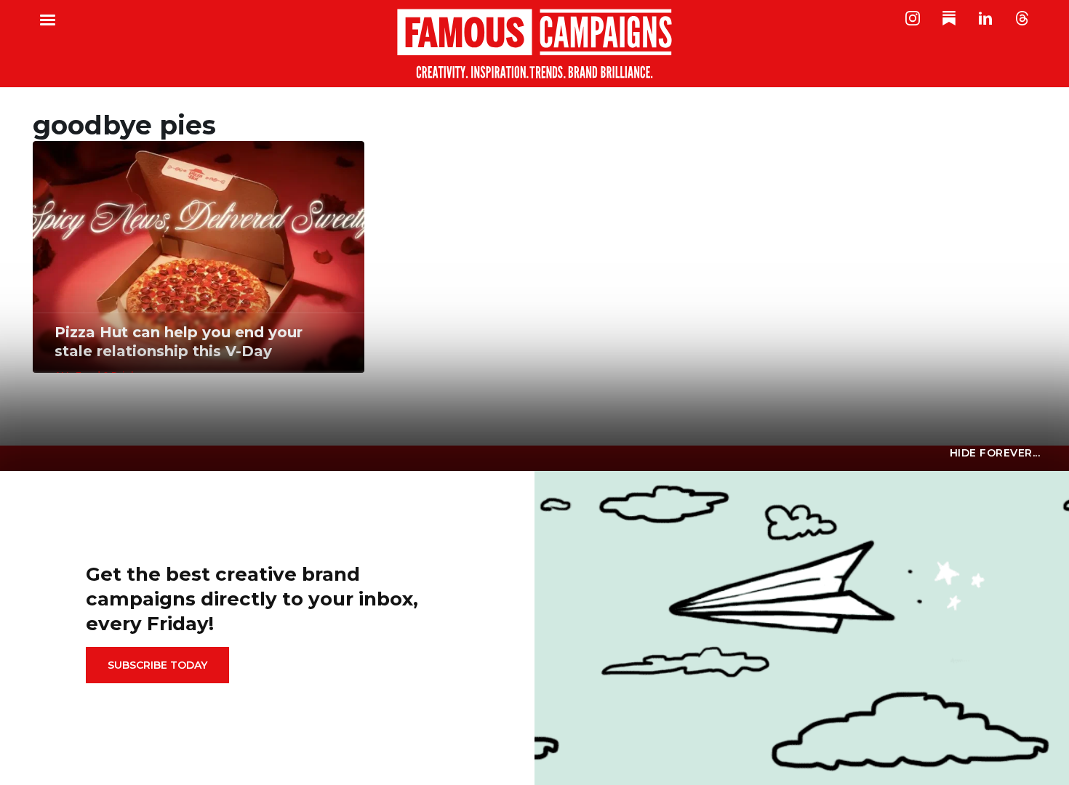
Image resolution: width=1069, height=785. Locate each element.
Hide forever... (995, 452)
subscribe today (157, 665)
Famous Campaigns (534, 43)
